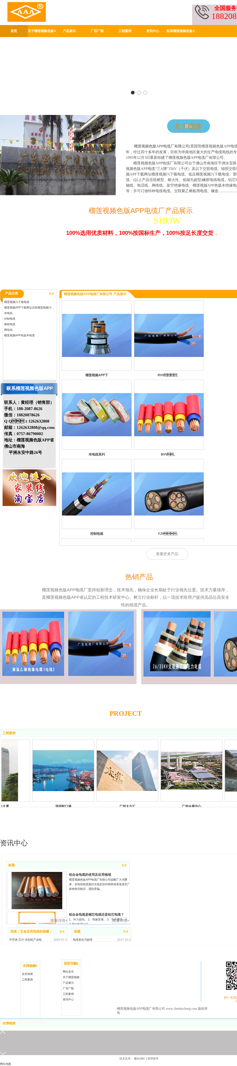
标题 (11, 865)
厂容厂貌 (68, 988)
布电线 (8, 313)
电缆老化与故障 (82, 939)
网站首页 (68, 971)
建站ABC (139, 1058)
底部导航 (70, 963)
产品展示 (68, 982)
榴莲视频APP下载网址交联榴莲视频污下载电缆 (30, 307)
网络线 (8, 329)
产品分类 (11, 293)
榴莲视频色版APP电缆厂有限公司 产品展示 (95, 294)
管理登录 (153, 1058)
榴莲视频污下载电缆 (16, 302)
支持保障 (27, 974)
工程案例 (9, 733)
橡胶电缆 (9, 324)
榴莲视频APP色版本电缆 (19, 335)
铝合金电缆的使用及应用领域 (90, 874)
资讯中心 (68, 999)
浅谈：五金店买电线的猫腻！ (31, 931)
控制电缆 (9, 318)
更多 (51, 293)
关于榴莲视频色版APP (72, 977)
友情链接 (29, 965)
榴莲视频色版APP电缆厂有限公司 (161, 146)
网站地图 (5, 1064)
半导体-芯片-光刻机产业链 (25, 939)
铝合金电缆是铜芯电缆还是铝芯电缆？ (96, 914)
